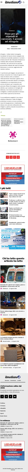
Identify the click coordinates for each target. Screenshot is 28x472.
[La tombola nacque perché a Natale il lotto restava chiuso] (12, 326)
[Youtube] (14, 396)
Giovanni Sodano (6, 341)
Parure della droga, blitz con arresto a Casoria (12, 311)
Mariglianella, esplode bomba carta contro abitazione (17, 223)
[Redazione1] (13, 134)
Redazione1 (14, 46)
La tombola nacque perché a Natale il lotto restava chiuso (12, 338)
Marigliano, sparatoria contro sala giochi (18, 122)
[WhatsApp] (18, 157)
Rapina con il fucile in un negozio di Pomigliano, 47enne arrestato (15, 209)
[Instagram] (6, 396)
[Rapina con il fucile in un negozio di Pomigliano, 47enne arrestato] (4, 209)
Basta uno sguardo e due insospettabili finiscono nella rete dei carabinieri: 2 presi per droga (6, 123)
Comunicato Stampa (7, 367)
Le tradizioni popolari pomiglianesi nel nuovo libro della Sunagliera (12, 364)
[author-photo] (1, 288)
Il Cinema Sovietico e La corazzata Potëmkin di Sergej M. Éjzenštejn (17, 216)
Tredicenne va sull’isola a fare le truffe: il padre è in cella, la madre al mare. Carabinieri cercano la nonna (17, 202)
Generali (2, 437)
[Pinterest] (14, 157)
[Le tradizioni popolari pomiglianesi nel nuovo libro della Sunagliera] (12, 353)
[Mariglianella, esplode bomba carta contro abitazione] (4, 223)
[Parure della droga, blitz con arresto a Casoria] (12, 300)
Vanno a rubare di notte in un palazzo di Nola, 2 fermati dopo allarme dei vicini (17, 195)
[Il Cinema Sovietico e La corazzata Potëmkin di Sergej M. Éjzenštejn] (4, 216)
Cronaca (12, 30)
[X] (11, 157)
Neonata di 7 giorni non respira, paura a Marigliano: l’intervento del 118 (12, 285)
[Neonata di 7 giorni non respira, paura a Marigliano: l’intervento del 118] (12, 274)
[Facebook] (7, 157)
